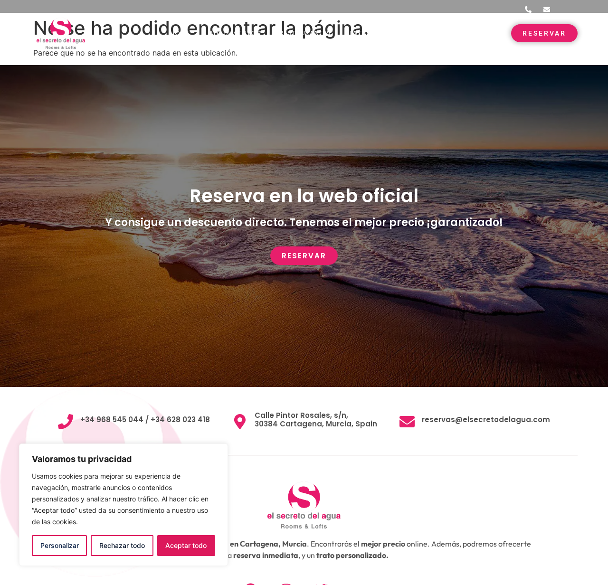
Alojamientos (235, 33)
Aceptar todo (186, 545)
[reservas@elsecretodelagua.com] (407, 421)
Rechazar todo (122, 545)
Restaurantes (305, 33)
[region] (123, 504)
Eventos (365, 33)
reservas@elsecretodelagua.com (486, 420)
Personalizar (59, 545)
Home (180, 33)
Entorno (416, 33)
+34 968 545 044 (111, 420)
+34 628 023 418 (179, 420)
